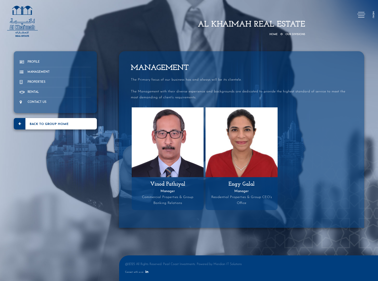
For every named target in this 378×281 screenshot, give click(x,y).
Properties (36, 82)
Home (273, 34)
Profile (34, 61)
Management (39, 72)
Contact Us (37, 102)
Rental (33, 92)
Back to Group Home (49, 124)
